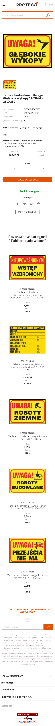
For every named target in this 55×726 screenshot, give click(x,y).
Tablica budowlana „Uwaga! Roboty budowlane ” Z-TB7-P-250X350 (27, 507)
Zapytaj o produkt (27, 212)
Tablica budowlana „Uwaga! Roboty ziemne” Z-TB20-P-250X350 (27, 437)
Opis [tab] (5, 134)
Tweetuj (24, 203)
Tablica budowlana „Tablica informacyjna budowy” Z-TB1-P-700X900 (28, 367)
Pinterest (38, 203)
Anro (26, 116)
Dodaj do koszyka (27, 179)
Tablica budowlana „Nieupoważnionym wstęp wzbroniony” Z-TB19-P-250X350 (27, 295)
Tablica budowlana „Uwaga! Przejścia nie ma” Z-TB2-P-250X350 (27, 576)
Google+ (31, 203)
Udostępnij (17, 203)
